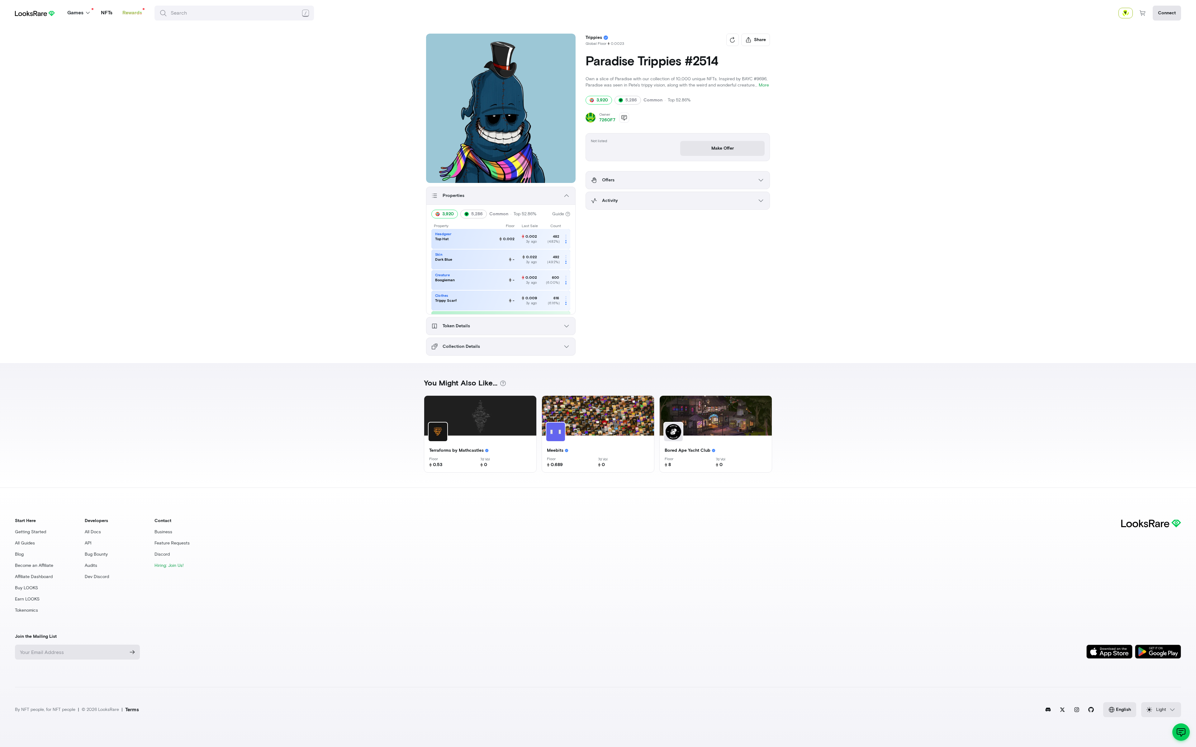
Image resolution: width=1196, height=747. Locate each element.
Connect (1167, 13)
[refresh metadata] (732, 40)
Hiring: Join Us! (169, 565)
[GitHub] (1091, 709)
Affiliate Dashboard (34, 576)
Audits (91, 565)
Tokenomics (26, 610)
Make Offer (722, 148)
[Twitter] (1062, 709)
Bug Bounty (96, 554)
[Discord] (1048, 709)
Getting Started (30, 532)
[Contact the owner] (624, 118)
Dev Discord (97, 576)
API (88, 543)
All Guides (25, 543)
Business (163, 532)
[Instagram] (1077, 709)
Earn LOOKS (27, 599)
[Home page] (35, 13)
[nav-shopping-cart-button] (1142, 13)
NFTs (106, 13)
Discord (162, 554)
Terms (132, 709)
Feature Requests (172, 543)
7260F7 (607, 120)
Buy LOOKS (26, 588)
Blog (19, 554)
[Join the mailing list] (132, 652)
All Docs (93, 532)
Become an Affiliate (34, 565)
